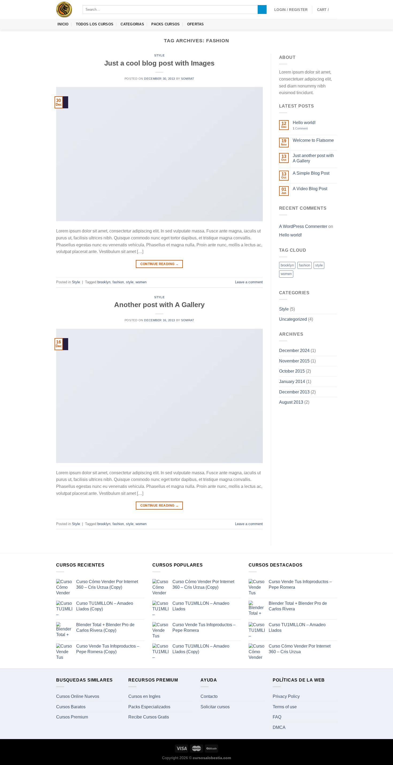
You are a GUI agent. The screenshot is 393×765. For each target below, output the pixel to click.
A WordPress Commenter (303, 226)
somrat (187, 78)
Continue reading (159, 264)
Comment (300, 128)
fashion (118, 282)
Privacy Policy (286, 696)
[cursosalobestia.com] (65, 9)
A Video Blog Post (310, 188)
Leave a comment (249, 282)
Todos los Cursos (94, 24)
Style (159, 55)
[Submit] (262, 9)
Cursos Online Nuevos (77, 696)
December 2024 (294, 350)
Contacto (209, 696)
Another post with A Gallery (159, 304)
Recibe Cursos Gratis (148, 717)
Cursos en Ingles (144, 696)
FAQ (277, 717)
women (141, 282)
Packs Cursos (165, 24)
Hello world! (304, 122)
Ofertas (195, 24)
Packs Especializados (149, 707)
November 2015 (294, 361)
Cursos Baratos (71, 707)
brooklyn (103, 282)
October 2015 (292, 371)
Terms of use (285, 707)
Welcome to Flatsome (313, 140)
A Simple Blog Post (311, 173)
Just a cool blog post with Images (159, 63)
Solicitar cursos (215, 707)
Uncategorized (293, 319)
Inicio (63, 24)
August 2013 (291, 402)
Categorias (132, 24)
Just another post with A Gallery (313, 158)
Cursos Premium (72, 717)
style (129, 282)
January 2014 (292, 381)
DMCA (279, 727)
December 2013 (294, 392)
